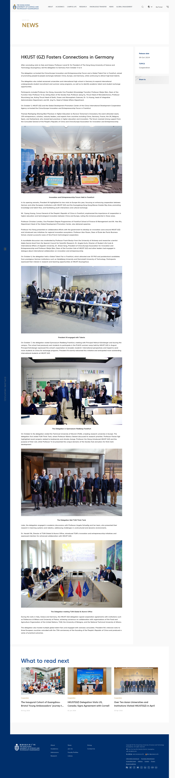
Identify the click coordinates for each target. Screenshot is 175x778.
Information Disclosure (132, 759)
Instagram (141, 767)
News (111, 6)
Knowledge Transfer (98, 6)
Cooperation (25, 698)
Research (83, 6)
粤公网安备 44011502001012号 (135, 754)
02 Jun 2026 (72, 710)
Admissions (55, 752)
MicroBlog (130, 767)
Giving (89, 745)
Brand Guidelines (131, 764)
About (50, 6)
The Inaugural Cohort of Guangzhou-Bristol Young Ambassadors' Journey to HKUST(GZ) (42, 705)
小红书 (152, 767)
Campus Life (71, 6)
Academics (60, 6)
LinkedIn (145, 767)
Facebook (134, 767)
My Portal (159, 7)
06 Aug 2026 (25, 710)
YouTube (138, 767)
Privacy (153, 761)
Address (140, 761)
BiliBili (156, 767)
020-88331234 (132, 751)
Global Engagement (124, 6)
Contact (147, 761)
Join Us (70, 749)
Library (70, 756)
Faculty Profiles (73, 752)
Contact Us (91, 749)
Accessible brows (131, 761)
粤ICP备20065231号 (152, 754)
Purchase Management (147, 759)
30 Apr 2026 (118, 710)
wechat (127, 767)
